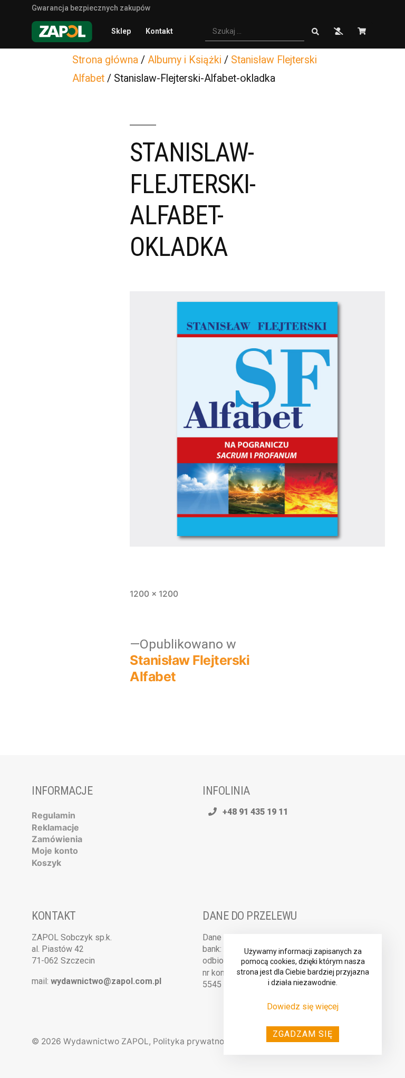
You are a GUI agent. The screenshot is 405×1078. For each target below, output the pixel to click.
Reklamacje (55, 827)
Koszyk (46, 862)
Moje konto (55, 850)
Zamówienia (57, 839)
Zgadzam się (303, 1034)
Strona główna (105, 60)
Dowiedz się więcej (303, 1006)
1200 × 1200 (154, 594)
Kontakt (159, 31)
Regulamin (53, 815)
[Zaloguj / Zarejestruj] (338, 31)
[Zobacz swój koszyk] (361, 32)
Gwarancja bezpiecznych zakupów (91, 7)
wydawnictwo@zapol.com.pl (106, 981)
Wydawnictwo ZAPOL (106, 1041)
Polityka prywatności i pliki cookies (221, 1041)
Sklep (121, 31)
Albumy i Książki (184, 60)
